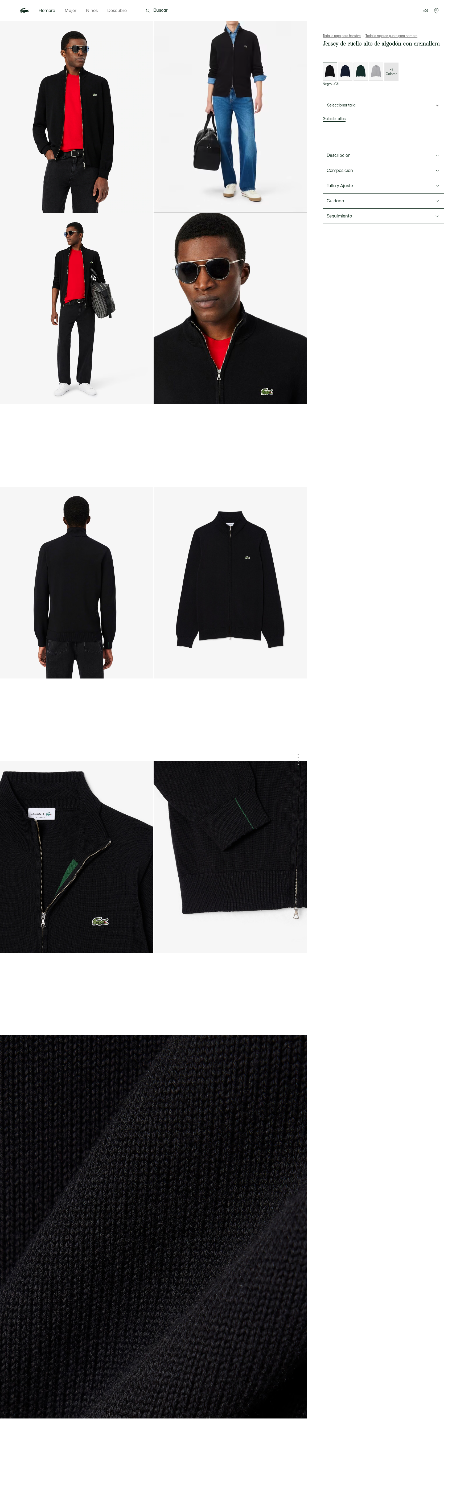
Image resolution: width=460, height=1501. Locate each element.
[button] (436, 10)
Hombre (47, 11)
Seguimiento (339, 216)
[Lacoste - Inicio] (24, 10)
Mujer (70, 11)
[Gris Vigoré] (376, 72)
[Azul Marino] (345, 72)
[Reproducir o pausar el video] (162, 204)
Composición (340, 170)
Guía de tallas (334, 119)
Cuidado (335, 201)
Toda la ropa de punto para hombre (391, 36)
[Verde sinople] (361, 72)
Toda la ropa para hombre (342, 36)
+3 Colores (391, 72)
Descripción (339, 155)
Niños (92, 11)
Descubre (117, 11)
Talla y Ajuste (340, 186)
